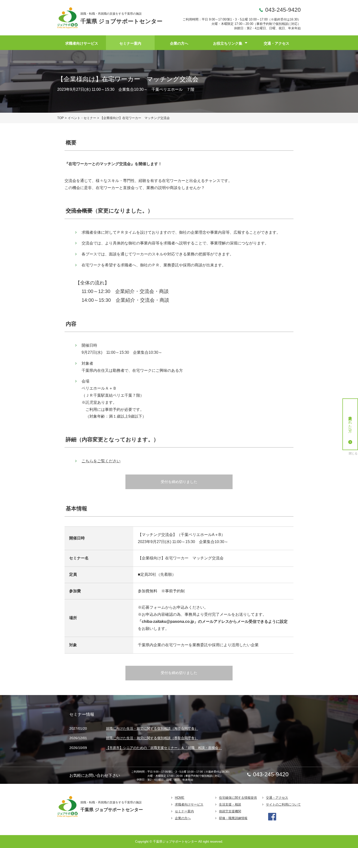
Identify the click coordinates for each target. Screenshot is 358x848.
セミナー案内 (130, 43)
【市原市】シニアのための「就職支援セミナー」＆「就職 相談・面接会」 (164, 748)
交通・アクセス (276, 43)
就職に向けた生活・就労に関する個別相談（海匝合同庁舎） (152, 728)
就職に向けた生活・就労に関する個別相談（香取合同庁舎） (152, 738)
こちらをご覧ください (101, 461)
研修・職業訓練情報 (233, 818)
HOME (179, 797)
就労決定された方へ (350, 422)
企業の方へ (179, 43)
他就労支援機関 (230, 811)
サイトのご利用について (283, 804)
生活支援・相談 (230, 804)
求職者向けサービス (81, 43)
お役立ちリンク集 (227, 43)
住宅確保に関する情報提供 (238, 797)
